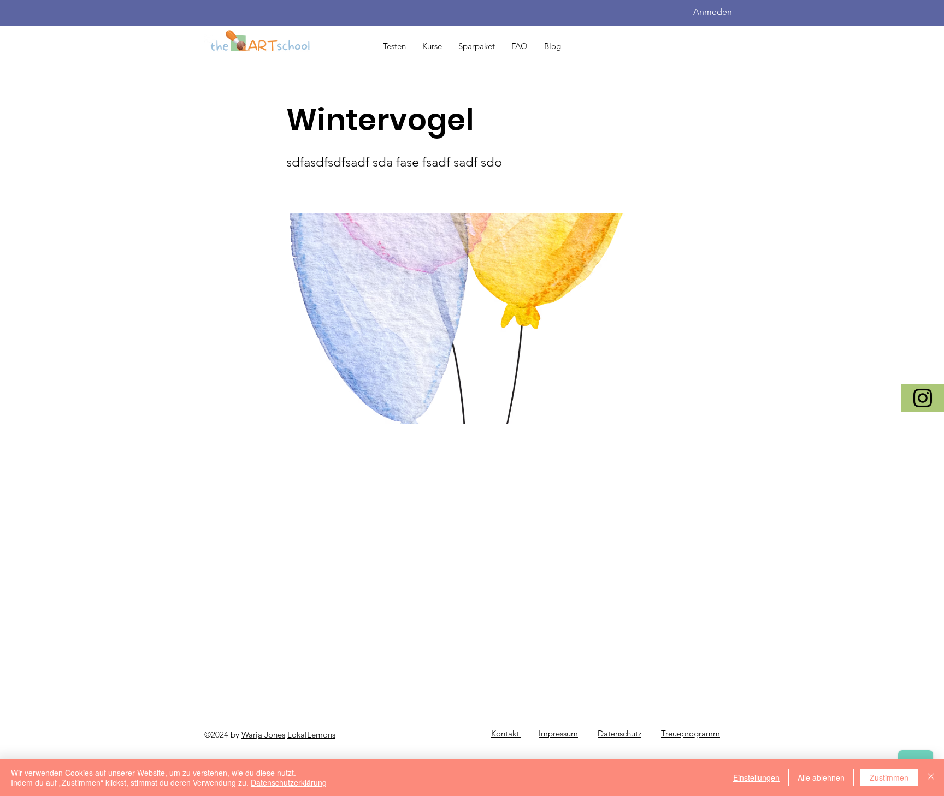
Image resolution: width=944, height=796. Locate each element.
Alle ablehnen (821, 777)
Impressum (558, 733)
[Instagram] (922, 398)
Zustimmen (889, 777)
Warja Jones (263, 734)
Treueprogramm (690, 733)
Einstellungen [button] (756, 777)
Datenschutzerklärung (289, 782)
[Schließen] (930, 777)
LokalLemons (311, 734)
